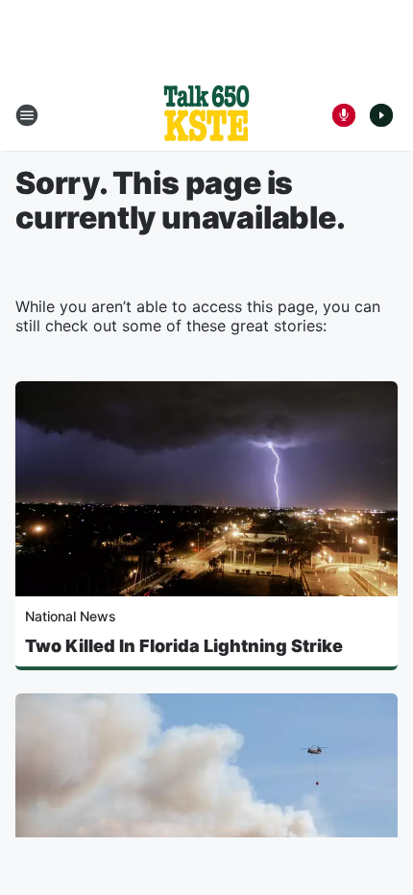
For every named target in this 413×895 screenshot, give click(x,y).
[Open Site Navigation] (26, 115)
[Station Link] (206, 115)
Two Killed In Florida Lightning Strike (184, 646)
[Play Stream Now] (381, 115)
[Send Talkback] (343, 115)
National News (70, 616)
